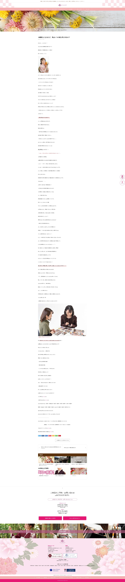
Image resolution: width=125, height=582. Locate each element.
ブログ (43, 39)
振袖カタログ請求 (79, 577)
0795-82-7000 (62, 505)
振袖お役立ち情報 (53, 577)
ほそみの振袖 (38, 577)
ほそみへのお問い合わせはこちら (75, 518)
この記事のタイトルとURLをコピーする (62, 440)
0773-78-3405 (62, 511)
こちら (44, 396)
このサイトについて (56, 575)
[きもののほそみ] (62, 5)
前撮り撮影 (45, 577)
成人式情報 (71, 577)
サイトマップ (70, 575)
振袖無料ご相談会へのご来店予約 (50, 518)
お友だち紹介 (87, 577)
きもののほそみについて (62, 577)
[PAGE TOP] (62, 488)
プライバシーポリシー (63, 575)
